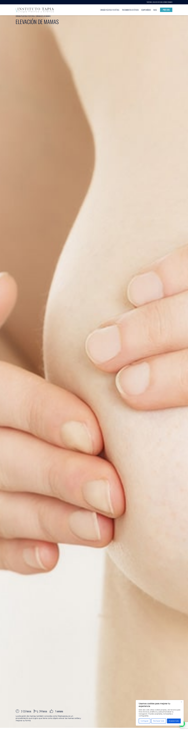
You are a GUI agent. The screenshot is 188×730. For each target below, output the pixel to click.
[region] (160, 713)
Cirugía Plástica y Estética (109, 10)
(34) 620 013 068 (157, 2)
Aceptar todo (174, 721)
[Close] (181, 702)
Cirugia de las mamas (43, 16)
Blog (155, 10)
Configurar (145, 721)
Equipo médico (146, 10)
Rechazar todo (158, 721)
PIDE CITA (166, 10)
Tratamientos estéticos (130, 10)
